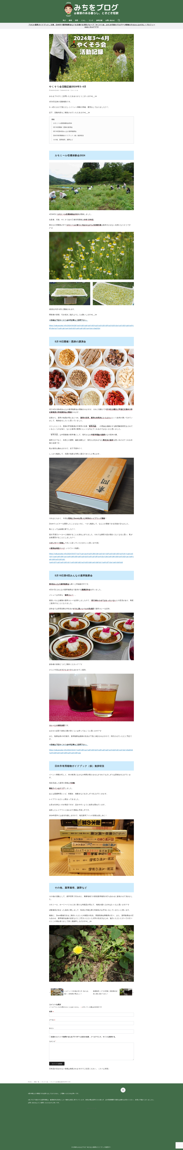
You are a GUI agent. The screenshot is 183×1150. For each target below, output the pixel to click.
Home (30, 1082)
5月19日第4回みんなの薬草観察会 (65, 131)
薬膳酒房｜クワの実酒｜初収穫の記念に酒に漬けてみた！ (105, 992)
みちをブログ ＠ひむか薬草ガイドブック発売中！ (94, 1147)
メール (52, 1020)
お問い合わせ (110, 20)
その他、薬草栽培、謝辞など (63, 139)
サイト (51, 1028)
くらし (83, 20)
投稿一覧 (37, 1082)
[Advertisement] (91, 1124)
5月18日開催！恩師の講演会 (63, 127)
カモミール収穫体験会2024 (62, 123)
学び (64, 20)
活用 (76, 20)
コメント (52, 1041)
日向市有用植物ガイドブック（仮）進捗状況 (68, 135)
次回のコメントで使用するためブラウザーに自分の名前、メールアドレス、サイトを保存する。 (83, 1037)
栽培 (70, 20)
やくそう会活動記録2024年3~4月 (60, 1082)
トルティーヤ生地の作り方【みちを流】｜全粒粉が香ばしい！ (76, 992)
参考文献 (99, 20)
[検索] (119, 20)
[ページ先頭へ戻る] (123, 1090)
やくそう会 (75, 90)
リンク (91, 20)
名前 (51, 1011)
